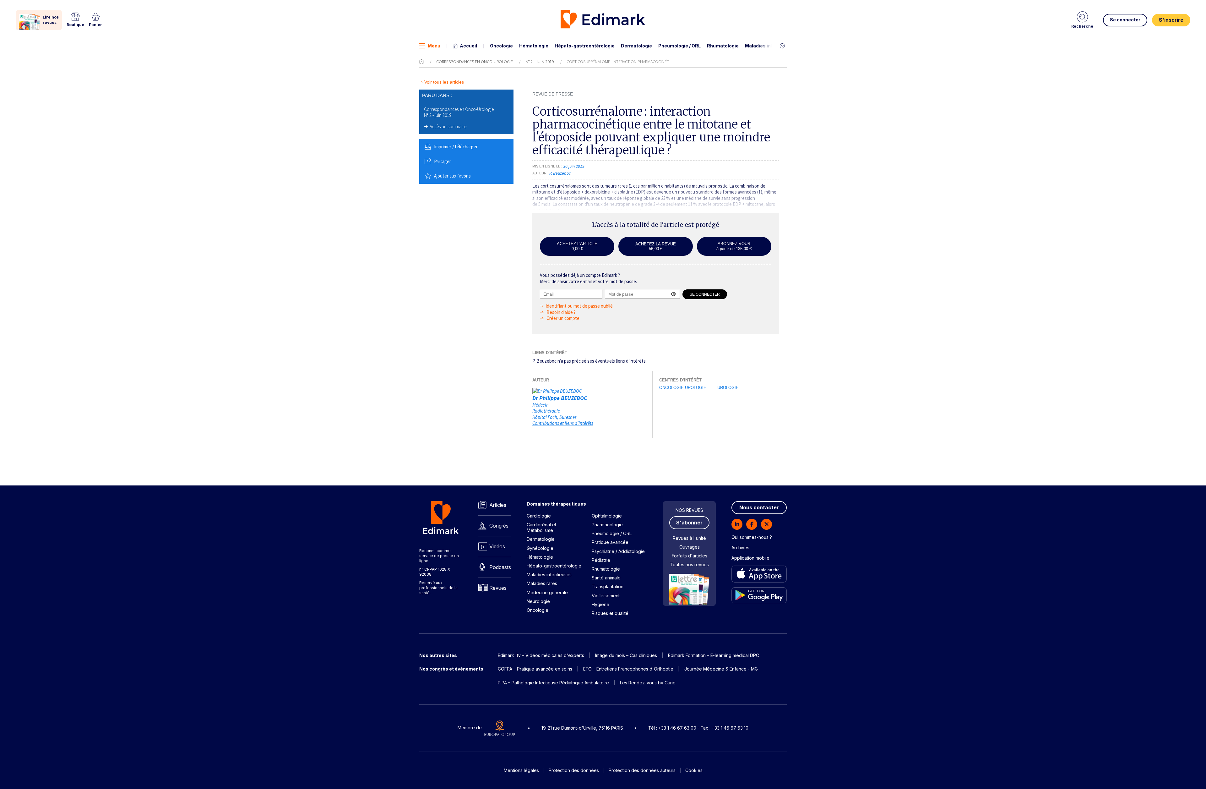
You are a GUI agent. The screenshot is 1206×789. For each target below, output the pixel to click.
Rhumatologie (723, 45)
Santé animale (606, 577)
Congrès (498, 526)
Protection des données (574, 770)
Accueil (468, 45)
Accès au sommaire (448, 126)
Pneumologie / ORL (679, 45)
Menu (434, 45)
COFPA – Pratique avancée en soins (535, 668)
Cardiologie (539, 515)
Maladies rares (542, 583)
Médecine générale (547, 592)
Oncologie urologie (682, 387)
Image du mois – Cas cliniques (626, 655)
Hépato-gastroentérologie (585, 45)
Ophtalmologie (607, 515)
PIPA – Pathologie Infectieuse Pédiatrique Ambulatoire (553, 682)
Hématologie (533, 45)
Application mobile (750, 558)
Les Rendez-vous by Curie (648, 682)
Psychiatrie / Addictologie (618, 551)
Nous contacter (759, 507)
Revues (498, 588)
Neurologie (538, 601)
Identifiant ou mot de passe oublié (579, 306)
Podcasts (500, 567)
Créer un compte (562, 318)
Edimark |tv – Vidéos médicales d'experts (541, 655)
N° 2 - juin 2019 (539, 61)
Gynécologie (540, 548)
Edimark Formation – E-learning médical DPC (713, 655)
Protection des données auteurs (642, 770)
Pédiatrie (601, 560)
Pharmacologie (607, 524)
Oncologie (501, 45)
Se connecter (1125, 19)
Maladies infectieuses (770, 45)
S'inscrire (1171, 20)
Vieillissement (606, 595)
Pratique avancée (610, 542)
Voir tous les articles (444, 82)
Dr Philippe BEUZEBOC (559, 398)
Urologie (728, 387)
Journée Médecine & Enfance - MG (721, 668)
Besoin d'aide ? (561, 312)
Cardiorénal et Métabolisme (541, 527)
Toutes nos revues (689, 564)
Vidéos (497, 546)
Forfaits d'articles (689, 555)
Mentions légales (521, 770)
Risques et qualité (610, 613)
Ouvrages (689, 547)
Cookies (694, 770)
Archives (740, 547)
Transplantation (607, 586)
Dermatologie (636, 45)
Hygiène (600, 604)
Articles (497, 505)
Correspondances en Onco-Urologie (474, 61)
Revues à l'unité (689, 538)
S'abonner (689, 522)
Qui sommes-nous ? (751, 537)
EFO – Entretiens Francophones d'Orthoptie (628, 668)
